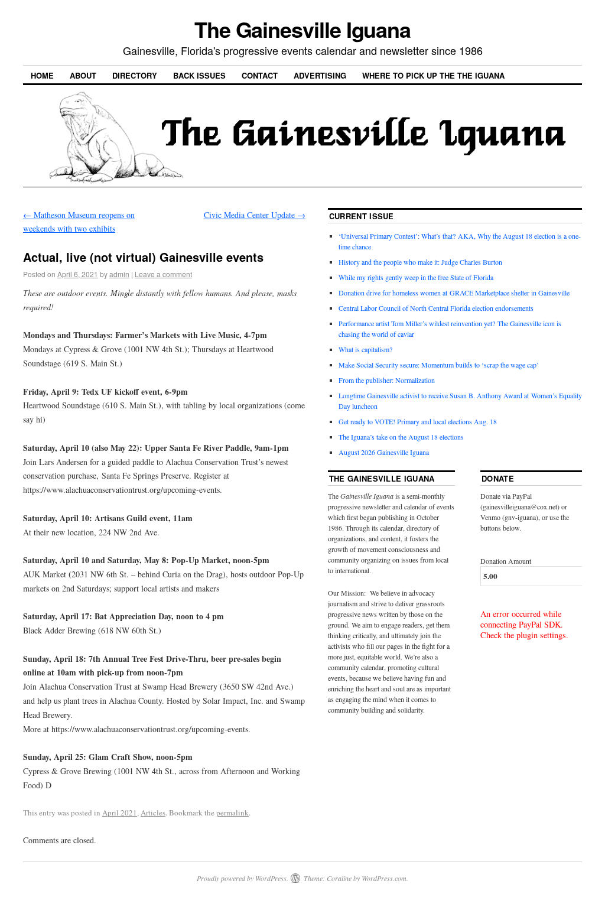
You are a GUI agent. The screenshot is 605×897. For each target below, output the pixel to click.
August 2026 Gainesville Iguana (384, 452)
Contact (260, 75)
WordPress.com (384, 878)
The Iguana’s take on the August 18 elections (401, 436)
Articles (153, 812)
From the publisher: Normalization (387, 380)
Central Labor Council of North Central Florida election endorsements (436, 308)
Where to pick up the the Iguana (433, 75)
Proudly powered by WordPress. (242, 878)
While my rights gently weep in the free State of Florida (418, 277)
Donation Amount (505, 561)
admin (119, 274)
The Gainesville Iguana (302, 29)
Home (42, 75)
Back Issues (199, 75)
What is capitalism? (365, 349)
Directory (134, 75)
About (83, 75)
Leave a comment (163, 274)
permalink (232, 812)
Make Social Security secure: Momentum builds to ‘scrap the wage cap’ (439, 364)
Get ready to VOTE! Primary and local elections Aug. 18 (418, 421)
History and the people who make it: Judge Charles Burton (420, 261)
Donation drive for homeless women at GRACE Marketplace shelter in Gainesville (454, 292)
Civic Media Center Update (254, 214)
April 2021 (119, 812)
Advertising (320, 75)
